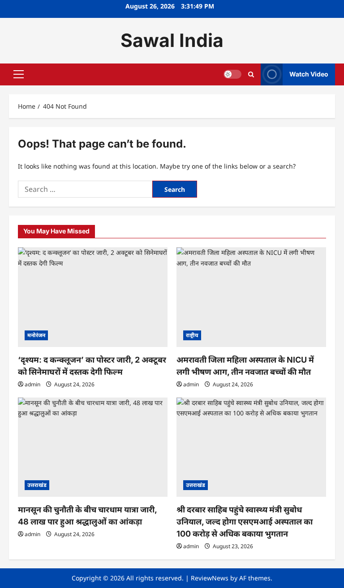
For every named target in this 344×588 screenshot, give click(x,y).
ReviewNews (209, 578)
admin (32, 384)
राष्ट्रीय (192, 335)
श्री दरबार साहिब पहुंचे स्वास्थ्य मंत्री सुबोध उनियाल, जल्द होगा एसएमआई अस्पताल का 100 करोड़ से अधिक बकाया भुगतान (244, 521)
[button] (18, 74)
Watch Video (308, 74)
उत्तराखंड (37, 485)
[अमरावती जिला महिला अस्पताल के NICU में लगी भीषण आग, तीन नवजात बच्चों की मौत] (251, 297)
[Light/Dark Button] (232, 74)
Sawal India (172, 40)
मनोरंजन (36, 335)
